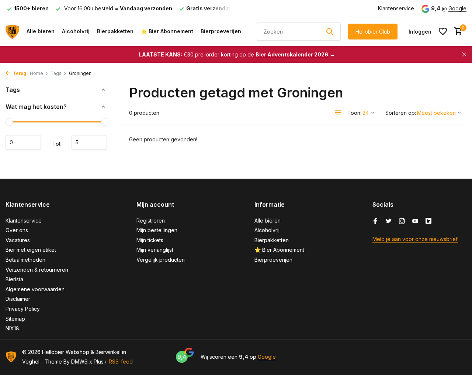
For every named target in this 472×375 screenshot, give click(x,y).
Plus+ (100, 361)
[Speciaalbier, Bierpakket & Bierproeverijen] (12, 31)
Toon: (354, 113)
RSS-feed (121, 361)
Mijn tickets (149, 240)
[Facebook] (375, 221)
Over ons (17, 230)
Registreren (150, 220)
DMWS (79, 361)
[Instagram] (402, 221)
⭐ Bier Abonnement (167, 31)
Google (457, 8)
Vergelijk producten (160, 260)
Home (36, 73)
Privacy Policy (23, 309)
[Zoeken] (329, 31)
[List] (338, 112)
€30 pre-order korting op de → (237, 54)
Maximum (89, 142)
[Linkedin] (428, 221)
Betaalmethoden (25, 260)
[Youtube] (415, 221)
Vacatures (18, 240)
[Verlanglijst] (443, 31)
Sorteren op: (400, 113)
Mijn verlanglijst (154, 250)
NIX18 (12, 328)
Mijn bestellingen (156, 230)
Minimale (23, 142)
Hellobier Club (372, 31)
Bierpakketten (115, 31)
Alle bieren (41, 31)
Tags (56, 73)
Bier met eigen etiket (31, 250)
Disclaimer (18, 299)
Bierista (14, 279)
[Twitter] (389, 221)
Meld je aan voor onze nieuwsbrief (415, 239)
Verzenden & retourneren (37, 269)
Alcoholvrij (76, 31)
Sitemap (15, 319)
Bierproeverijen (221, 31)
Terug (19, 73)
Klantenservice (396, 8)
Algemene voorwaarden (35, 289)
